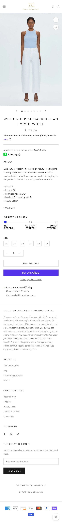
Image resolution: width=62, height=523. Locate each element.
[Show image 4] (31, 111)
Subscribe (14, 471)
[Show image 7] (40, 111)
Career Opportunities (13, 375)
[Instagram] (11, 434)
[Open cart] (58, 6)
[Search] (53, 6)
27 (30, 243)
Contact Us (8, 416)
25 (14, 243)
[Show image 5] (34, 111)
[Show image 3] (28, 111)
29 (46, 243)
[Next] (45, 111)
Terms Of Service (11, 411)
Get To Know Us (11, 365)
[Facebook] (4, 434)
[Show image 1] (22, 111)
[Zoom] (55, 19)
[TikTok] (18, 434)
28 (38, 243)
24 (6, 243)
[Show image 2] (25, 111)
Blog (5, 370)
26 (22, 243)
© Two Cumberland (31, 492)
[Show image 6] (37, 111)
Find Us (6, 380)
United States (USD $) (30, 485)
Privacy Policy (9, 406)
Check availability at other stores (20, 295)
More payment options (31, 279)
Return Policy (9, 396)
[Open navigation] (4, 6)
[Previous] (16, 111)
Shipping (7, 401)
